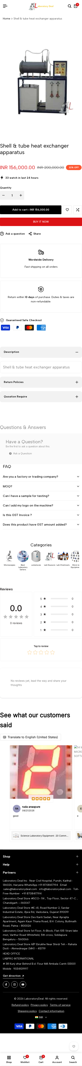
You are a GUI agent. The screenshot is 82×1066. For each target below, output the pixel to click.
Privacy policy (39, 1005)
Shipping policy (27, 1011)
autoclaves (36, 565)
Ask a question (15, 233)
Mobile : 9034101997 (15, 968)
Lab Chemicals (63, 565)
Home (6, 18)
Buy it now (41, 221)
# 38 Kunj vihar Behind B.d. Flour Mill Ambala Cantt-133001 (39, 963)
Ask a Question (22, 453)
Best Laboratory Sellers (22, 567)
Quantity (5, 187)
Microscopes (9, 565)
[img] (16, 617)
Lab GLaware (49, 565)
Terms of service (60, 1005)
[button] (67, 209)
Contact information (51, 1011)
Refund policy (20, 1005)
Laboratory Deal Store (17, 917)
